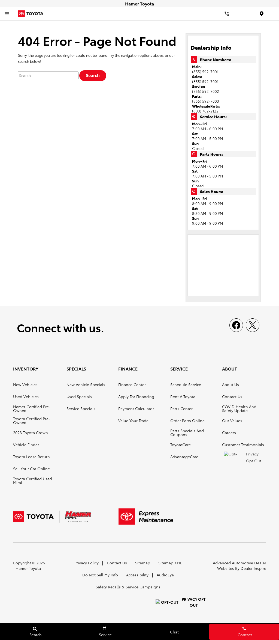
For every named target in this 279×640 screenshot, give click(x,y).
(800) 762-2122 (205, 110)
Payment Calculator (136, 408)
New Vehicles (25, 384)
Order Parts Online (187, 420)
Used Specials (79, 396)
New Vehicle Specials (85, 384)
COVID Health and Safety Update (239, 408)
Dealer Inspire (253, 568)
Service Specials (80, 408)
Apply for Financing (136, 396)
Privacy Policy (86, 562)
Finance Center (132, 384)
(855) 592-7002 (205, 91)
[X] (252, 325)
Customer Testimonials (243, 444)
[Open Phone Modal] (226, 13)
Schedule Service (185, 384)
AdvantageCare (184, 456)
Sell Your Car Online (31, 468)
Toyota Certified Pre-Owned (31, 420)
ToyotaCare (180, 444)
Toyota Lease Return (31, 456)
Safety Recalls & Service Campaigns (128, 586)
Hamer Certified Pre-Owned (31, 408)
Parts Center (181, 408)
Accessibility (137, 574)
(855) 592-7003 (205, 101)
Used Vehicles (26, 396)
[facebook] (236, 325)
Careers (229, 432)
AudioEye (165, 574)
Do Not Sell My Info (100, 574)
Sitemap (142, 562)
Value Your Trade (133, 420)
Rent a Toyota (182, 396)
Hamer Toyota (28, 568)
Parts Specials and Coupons (187, 432)
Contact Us (232, 396)
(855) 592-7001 (205, 71)
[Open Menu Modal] (7, 13)
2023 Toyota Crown (30, 432)
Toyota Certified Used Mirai (32, 480)
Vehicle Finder (26, 444)
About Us (230, 384)
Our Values (232, 420)
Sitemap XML (170, 562)
